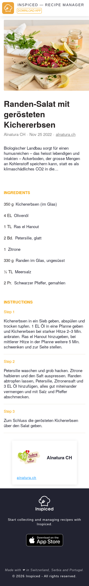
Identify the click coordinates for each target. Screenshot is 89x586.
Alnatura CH (14, 134)
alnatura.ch (65, 134)
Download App (29, 10)
